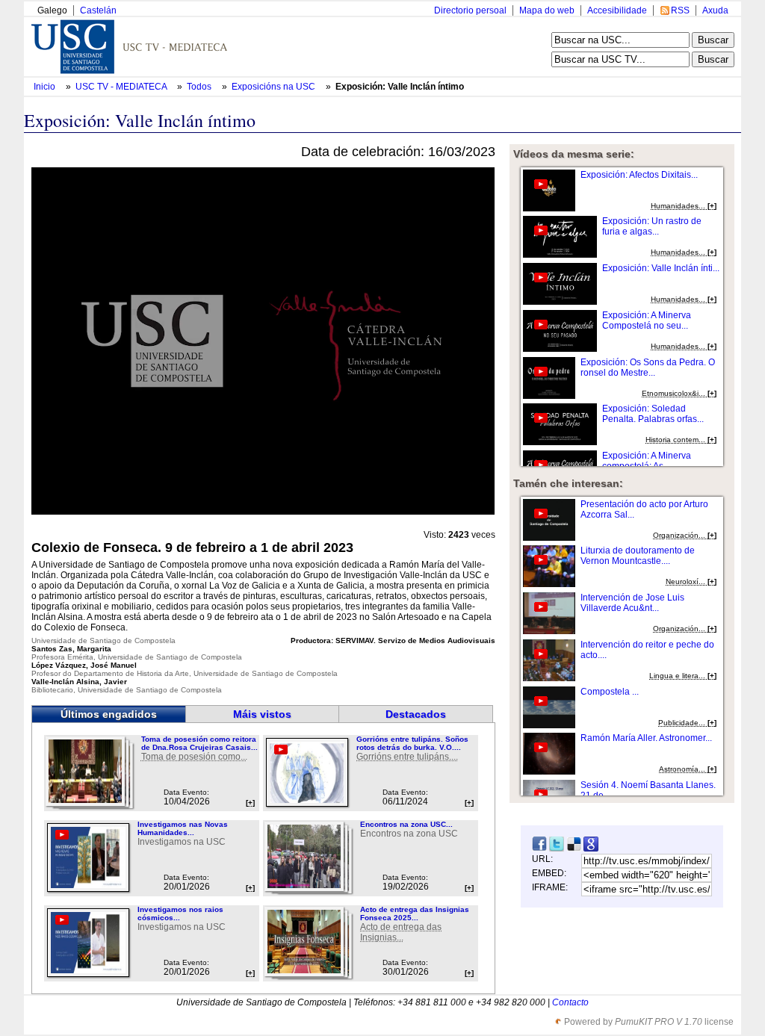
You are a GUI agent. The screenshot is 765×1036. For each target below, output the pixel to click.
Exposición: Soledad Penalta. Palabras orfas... (653, 413)
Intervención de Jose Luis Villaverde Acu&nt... (632, 602)
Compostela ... (609, 691)
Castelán (98, 10)
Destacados (415, 714)
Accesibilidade (617, 10)
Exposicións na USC (275, 86)
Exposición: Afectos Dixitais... (639, 175)
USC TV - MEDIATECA (122, 86)
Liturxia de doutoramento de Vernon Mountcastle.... (637, 555)
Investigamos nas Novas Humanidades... (182, 828)
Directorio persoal (470, 10)
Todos (200, 86)
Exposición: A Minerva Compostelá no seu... (646, 320)
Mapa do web (546, 10)
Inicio (46, 86)
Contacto (570, 1002)
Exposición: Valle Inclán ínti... (660, 268)
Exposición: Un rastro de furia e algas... (651, 226)
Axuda (715, 10)
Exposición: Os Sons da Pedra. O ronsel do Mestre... (647, 367)
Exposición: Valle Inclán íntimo (399, 86)
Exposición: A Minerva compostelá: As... (646, 460)
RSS (680, 10)
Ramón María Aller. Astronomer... (646, 738)
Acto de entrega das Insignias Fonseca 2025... (414, 913)
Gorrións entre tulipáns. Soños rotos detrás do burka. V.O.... (412, 743)
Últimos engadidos (109, 714)
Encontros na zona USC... (406, 824)
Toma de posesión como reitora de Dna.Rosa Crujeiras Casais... (199, 743)
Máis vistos (262, 714)
